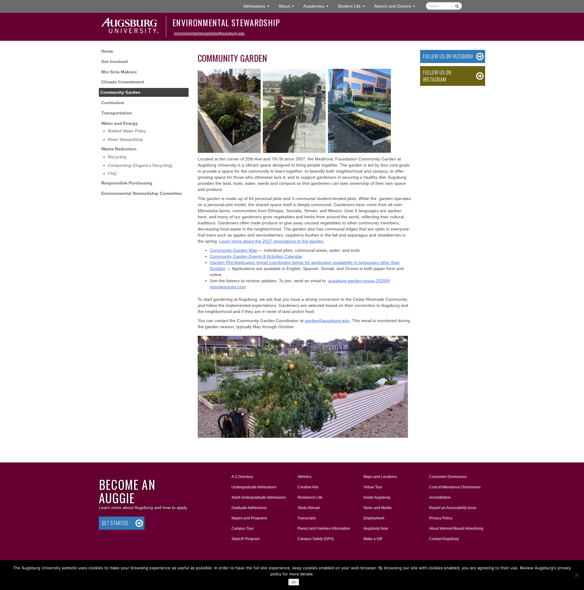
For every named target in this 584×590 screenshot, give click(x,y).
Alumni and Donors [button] (397, 6)
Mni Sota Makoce (119, 71)
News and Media (377, 508)
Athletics (304, 477)
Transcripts (306, 518)
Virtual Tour (372, 487)
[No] (576, 575)
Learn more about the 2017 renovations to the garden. (271, 241)
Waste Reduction (119, 148)
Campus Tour (242, 528)
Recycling (117, 156)
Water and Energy (119, 123)
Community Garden (120, 92)
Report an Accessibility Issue (452, 508)
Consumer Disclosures (448, 477)
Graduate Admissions (249, 508)
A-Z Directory (242, 477)
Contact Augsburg (444, 539)
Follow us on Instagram (437, 76)
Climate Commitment (122, 81)
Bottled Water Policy (127, 130)
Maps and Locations (380, 477)
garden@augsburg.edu (327, 320)
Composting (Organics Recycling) (140, 165)
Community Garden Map (233, 250)
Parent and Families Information (323, 528)
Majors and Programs (249, 518)
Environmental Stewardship (226, 22)
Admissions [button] (258, 6)
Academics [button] (318, 6)
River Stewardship (125, 139)
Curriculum (112, 102)
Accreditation (440, 497)
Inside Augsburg (376, 497)
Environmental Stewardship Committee (141, 193)
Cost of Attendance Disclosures (455, 487)
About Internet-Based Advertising (456, 528)
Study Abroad (308, 508)
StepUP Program (245, 539)
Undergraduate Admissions (253, 487)
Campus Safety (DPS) (315, 539)
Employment (373, 518)
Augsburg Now (375, 528)
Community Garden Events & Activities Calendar (256, 256)
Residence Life (309, 497)
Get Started (115, 523)
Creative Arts (307, 487)
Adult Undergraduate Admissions (258, 497)
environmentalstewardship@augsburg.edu (209, 33)
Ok (294, 582)
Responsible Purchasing (126, 183)
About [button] (289, 7)
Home (107, 51)
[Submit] (457, 6)
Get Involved (114, 61)
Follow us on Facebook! (448, 56)
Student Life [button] (354, 6)
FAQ (112, 173)
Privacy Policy (440, 518)
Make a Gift (372, 539)
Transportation (116, 113)
